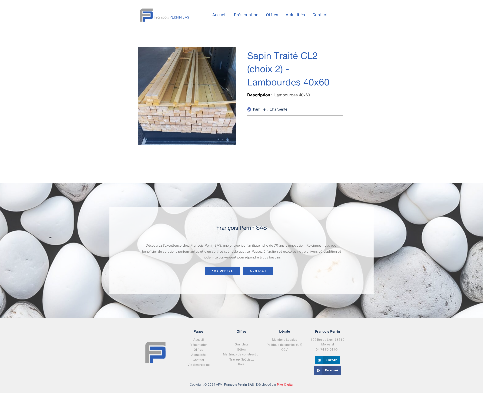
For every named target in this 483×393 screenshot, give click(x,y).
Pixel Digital (285, 384)
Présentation (246, 14)
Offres (272, 14)
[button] (327, 360)
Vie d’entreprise (199, 365)
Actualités (295, 14)
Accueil (219, 14)
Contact (320, 14)
